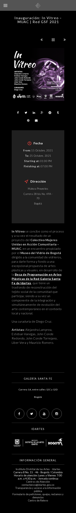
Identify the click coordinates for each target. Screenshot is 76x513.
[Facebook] (19, 414)
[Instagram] (57, 414)
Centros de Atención (38, 481)
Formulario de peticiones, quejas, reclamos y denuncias (38, 496)
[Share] (18, 113)
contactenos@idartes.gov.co (38, 484)
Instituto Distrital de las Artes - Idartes (38, 469)
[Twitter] (32, 414)
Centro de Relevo (38, 500)
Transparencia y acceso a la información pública (38, 489)
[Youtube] (44, 414)
